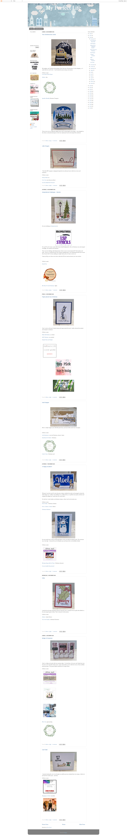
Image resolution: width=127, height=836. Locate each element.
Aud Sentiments (45, 435)
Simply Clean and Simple (47, 339)
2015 (90, 100)
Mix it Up (44, 722)
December (93, 39)
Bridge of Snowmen (47, 638)
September (93, 68)
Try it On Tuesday (46, 619)
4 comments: (54, 744)
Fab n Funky (45, 503)
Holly (43, 578)
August (92, 70)
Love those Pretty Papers (47, 74)
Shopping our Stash (46, 796)
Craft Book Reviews (39, 28)
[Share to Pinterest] (65, 140)
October (92, 66)
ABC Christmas (45, 337)
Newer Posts (45, 824)
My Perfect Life (63, 8)
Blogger (65, 832)
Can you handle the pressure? (48, 566)
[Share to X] (62, 140)
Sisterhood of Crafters (47, 437)
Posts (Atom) (49, 827)
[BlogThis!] (61, 140)
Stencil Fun (44, 264)
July (91, 72)
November (93, 64)
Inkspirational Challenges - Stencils (51, 192)
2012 (90, 106)
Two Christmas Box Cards (49, 34)
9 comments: (54, 571)
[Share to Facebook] (63, 140)
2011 (90, 108)
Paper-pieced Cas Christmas (49, 297)
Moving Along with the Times (48, 563)
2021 (90, 89)
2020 (90, 91)
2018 (90, 95)
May (91, 76)
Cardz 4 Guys (45, 454)
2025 (90, 35)
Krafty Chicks (45, 177)
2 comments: (55, 185)
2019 (90, 93)
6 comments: (54, 397)
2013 (90, 104)
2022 (90, 87)
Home (31, 28)
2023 (90, 85)
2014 (90, 102)
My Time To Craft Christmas (48, 285)
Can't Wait (44, 749)
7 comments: (55, 290)
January (92, 83)
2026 (90, 33)
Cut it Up (44, 180)
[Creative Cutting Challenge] (34, 106)
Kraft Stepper (45, 402)
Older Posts (82, 824)
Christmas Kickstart (46, 509)
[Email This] (60, 140)
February (92, 81)
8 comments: (55, 140)
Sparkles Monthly (45, 98)
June (91, 74)
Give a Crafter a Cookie (47, 506)
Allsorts (44, 77)
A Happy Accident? (47, 466)
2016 (90, 98)
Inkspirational (54, 226)
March (92, 79)
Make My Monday (46, 334)
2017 (90, 97)
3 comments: (54, 819)
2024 (90, 37)
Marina (32, 125)
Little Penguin (45, 146)
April (92, 77)
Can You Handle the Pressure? (48, 182)
